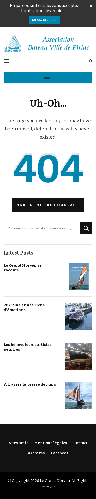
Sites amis (18, 443)
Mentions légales (50, 443)
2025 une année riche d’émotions (24, 307)
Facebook (60, 453)
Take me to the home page (48, 205)
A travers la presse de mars (30, 384)
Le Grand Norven (55, 480)
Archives (36, 453)
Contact (80, 443)
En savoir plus (44, 20)
